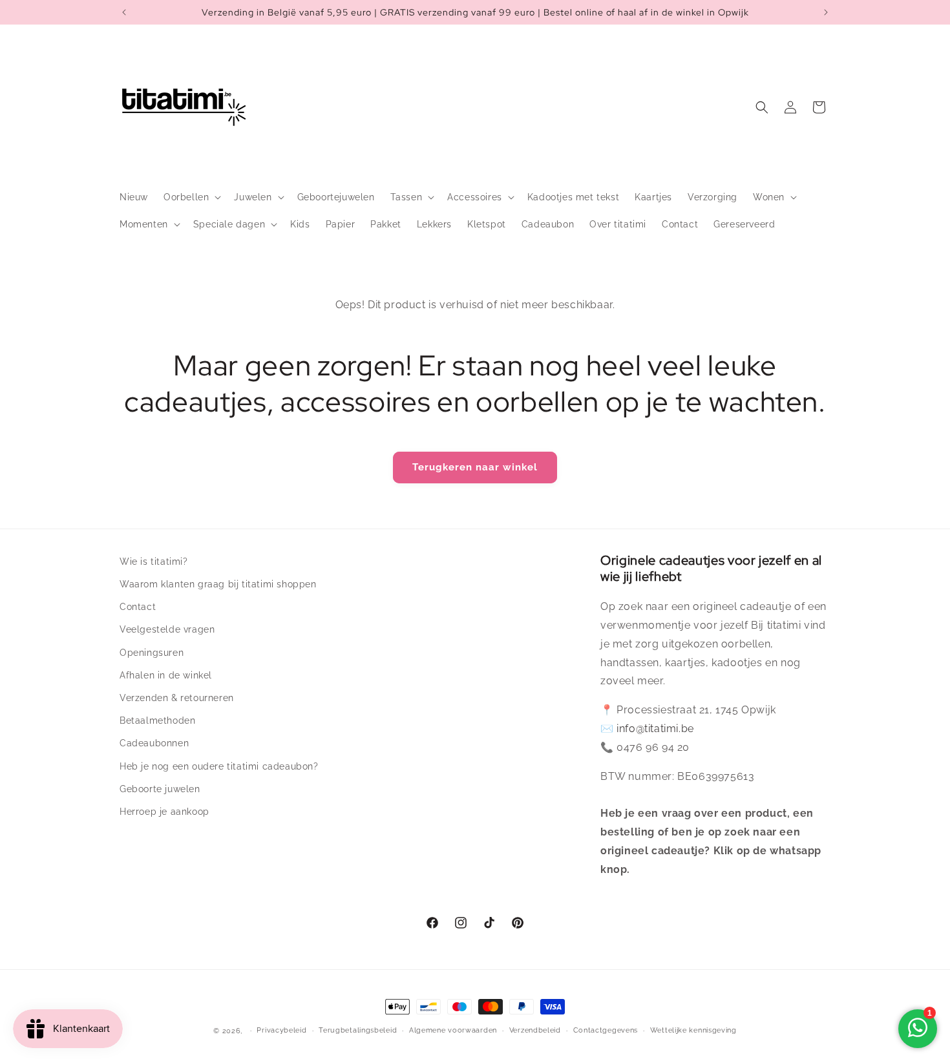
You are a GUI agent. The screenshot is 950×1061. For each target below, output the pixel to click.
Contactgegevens (606, 1030)
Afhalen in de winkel (166, 675)
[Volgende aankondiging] (826, 12)
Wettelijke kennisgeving (693, 1030)
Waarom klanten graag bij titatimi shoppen (218, 584)
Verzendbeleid (535, 1030)
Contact (138, 607)
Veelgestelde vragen (167, 629)
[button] (191, 197)
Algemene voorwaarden (453, 1030)
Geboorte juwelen (160, 789)
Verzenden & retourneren (177, 698)
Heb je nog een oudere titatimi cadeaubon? (219, 766)
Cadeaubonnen (154, 743)
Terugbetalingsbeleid (358, 1030)
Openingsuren (152, 652)
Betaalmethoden (157, 720)
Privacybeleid (281, 1030)
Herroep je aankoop (164, 811)
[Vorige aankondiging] (124, 12)
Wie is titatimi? (154, 561)
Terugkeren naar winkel (475, 467)
